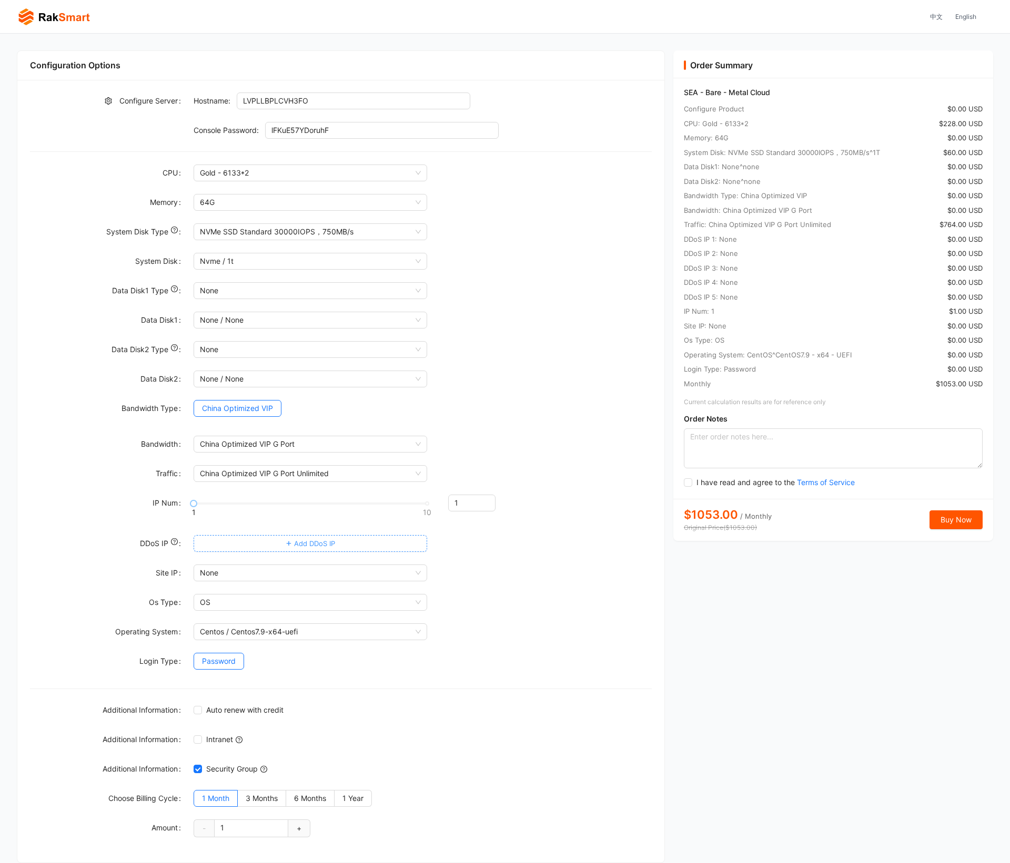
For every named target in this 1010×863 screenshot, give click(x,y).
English (965, 16)
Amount (165, 827)
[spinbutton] (472, 503)
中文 (936, 16)
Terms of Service (826, 482)
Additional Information (140, 709)
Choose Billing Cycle (143, 798)
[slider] (193, 503)
